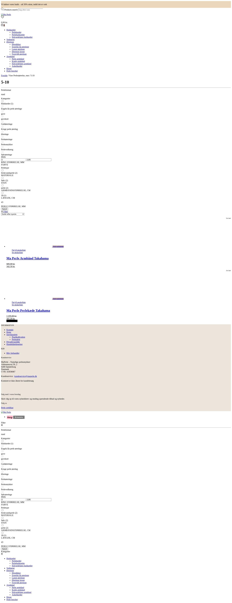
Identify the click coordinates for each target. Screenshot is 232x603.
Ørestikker (16, 44)
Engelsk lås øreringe (20, 47)
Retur (8, 332)
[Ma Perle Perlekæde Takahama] (32, 298)
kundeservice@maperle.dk (25, 376)
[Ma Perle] (6, 14)
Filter (5, 211)
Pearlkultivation (18, 337)
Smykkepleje (11, 334)
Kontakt (9, 330)
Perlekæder (16, 32)
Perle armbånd (18, 59)
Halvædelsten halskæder (22, 37)
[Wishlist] (116, 17)
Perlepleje (16, 339)
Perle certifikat (7, 408)
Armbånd (10, 56)
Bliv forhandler (12, 353)
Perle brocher (12, 71)
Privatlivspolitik (13, 342)
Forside (4, 75)
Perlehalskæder (18, 35)
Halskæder (11, 30)
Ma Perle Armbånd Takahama (27, 258)
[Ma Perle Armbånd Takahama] (32, 246)
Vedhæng (10, 39)
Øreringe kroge (18, 51)
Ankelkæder (17, 66)
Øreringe (10, 42)
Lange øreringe (18, 49)
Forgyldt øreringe (19, 54)
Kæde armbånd (18, 61)
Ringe (9, 68)
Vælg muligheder (58, 247)
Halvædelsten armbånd (21, 64)
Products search (11, 10)
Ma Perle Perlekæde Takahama (28, 310)
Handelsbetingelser (14, 344)
